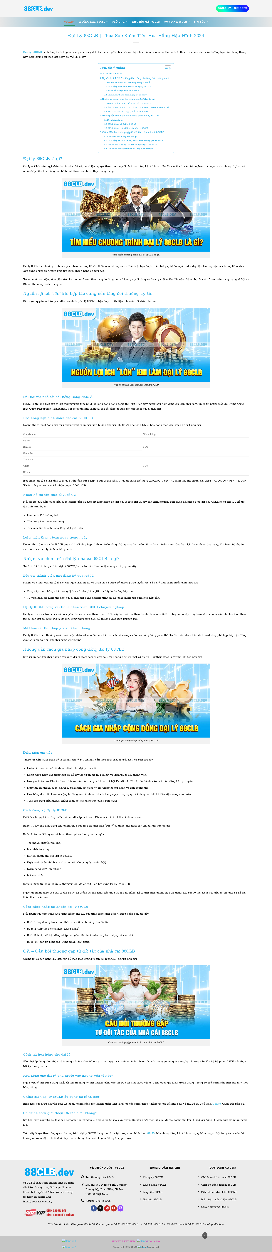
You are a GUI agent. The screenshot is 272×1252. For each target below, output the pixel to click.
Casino (216, 1103)
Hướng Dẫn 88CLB (92, 21)
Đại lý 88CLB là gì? (112, 73)
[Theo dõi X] (100, 1208)
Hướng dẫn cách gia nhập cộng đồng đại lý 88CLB (130, 115)
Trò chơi (118, 21)
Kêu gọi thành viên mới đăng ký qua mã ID (129, 103)
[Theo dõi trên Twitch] (120, 1208)
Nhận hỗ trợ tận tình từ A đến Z (124, 90)
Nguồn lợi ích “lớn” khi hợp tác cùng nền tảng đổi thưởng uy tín (136, 78)
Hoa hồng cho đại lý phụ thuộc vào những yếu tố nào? (135, 140)
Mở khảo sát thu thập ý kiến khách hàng (128, 111)
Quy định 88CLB (175, 21)
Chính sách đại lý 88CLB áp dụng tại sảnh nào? (132, 144)
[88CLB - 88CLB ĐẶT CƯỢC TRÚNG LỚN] (38, 8)
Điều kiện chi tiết (115, 120)
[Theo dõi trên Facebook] (94, 1208)
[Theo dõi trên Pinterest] (107, 1208)
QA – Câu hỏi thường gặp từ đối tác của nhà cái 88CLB (133, 132)
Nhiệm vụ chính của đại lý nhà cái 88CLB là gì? (128, 99)
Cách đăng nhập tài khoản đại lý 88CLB (128, 128)
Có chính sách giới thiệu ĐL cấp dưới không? (130, 148)
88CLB (68, 21)
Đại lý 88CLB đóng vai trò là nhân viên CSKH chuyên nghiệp (139, 107)
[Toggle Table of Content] (166, 68)
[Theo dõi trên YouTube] (114, 1208)
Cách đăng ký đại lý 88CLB (122, 124)
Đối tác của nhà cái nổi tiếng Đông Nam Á (128, 82)
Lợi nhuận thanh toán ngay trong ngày (127, 94)
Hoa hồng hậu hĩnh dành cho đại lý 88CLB (129, 86)
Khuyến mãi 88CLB (146, 21)
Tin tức (199, 21)
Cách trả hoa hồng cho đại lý (122, 136)
